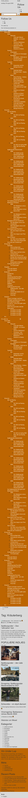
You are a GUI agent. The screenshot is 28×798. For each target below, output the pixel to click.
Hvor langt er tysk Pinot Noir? (14, 229)
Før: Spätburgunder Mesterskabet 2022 (18, 178)
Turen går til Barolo (18, 37)
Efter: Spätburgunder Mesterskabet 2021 (19, 190)
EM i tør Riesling (11, 111)
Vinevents (6, 110)
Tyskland (9, 62)
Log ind (6, 765)
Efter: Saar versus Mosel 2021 (18, 240)
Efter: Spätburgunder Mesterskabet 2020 (19, 198)
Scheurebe (10, 280)
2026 (11, 113)
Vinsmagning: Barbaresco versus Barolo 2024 (11, 712)
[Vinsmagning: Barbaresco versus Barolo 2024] (13, 706)
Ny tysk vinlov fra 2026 (10, 785)
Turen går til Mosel (18, 103)
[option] (15, 796)
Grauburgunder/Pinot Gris (13, 278)
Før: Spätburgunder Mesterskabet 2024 (18, 162)
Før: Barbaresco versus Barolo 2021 (20, 214)
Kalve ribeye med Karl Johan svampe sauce (17, 252)
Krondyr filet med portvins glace (18, 257)
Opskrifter (9, 245)
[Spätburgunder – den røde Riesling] (10, 653)
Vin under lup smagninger (10, 746)
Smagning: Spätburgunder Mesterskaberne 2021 (12, 684)
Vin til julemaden (14, 265)
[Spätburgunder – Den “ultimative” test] (11, 620)
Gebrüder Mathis (18, 70)
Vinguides (6, 267)
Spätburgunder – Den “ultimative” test (10, 626)
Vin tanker (6, 745)
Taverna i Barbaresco (19, 42)
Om (5, 316)
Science (6, 741)
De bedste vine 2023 (15, 313)
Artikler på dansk (8, 727)
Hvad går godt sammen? (13, 263)
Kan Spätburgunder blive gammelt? (16, 201)
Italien (8, 34)
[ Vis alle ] (3, 645)
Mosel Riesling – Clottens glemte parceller (20, 77)
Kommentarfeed (8, 768)
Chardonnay (10, 273)
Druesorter (7, 272)
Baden (12, 68)
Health (6, 733)
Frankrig (9, 50)
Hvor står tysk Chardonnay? (14, 242)
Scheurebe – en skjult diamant (13, 704)
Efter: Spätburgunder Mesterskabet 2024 (19, 165)
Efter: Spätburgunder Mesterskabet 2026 (19, 157)
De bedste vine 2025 (15, 310)
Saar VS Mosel (11, 237)
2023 (11, 118)
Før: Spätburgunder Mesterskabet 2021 (18, 186)
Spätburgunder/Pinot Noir (13, 287)
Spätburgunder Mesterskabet (14, 149)
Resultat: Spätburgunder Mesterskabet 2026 (15, 778)
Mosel (12, 75)
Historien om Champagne (20, 54)
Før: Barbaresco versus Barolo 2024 (20, 206)
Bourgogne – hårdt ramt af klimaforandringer (20, 57)
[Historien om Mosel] (6, 716)
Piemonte (12, 35)
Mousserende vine (9, 737)
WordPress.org (8, 770)
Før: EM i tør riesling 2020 (20, 144)
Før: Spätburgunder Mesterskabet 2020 (18, 195)
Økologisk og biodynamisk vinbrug (16, 300)
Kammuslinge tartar (15, 247)
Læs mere (3, 639)
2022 (11, 126)
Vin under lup (4, 25)
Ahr (11, 63)
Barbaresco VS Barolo (13, 202)
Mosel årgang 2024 (18, 80)
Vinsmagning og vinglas (13, 301)
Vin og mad (7, 244)
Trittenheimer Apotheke (19, 101)
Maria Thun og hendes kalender (15, 306)
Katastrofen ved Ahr (19, 65)
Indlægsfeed (7, 767)
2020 (11, 143)
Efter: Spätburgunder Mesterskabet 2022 (19, 181)
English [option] (5, 796)
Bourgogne (13, 55)
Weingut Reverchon (19, 108)
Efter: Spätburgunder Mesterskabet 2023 (19, 173)
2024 (11, 159)
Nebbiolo (9, 283)
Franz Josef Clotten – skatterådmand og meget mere (20, 86)
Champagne (13, 52)
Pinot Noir (12, 295)
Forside (6, 607)
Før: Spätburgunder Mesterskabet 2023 (18, 170)
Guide (5, 731)
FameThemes (10, 791)
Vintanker (6, 297)
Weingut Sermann (18, 67)
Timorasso (10, 285)
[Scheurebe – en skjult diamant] (10, 694)
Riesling (9, 275)
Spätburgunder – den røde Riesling (12, 663)
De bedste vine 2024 (15, 311)
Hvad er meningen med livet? (14, 298)
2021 (11, 134)
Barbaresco (17, 47)
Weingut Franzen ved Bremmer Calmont (19, 105)
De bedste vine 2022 (15, 315)
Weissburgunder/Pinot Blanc (14, 277)
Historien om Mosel (18, 93)
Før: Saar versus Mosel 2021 (17, 239)
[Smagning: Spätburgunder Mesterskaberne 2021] (10, 673)
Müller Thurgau (11, 282)
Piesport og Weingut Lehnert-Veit (19, 82)
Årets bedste (10, 308)
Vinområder (7, 32)
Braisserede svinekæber (16, 262)
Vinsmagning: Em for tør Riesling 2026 (14, 777)
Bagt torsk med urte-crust (16, 255)
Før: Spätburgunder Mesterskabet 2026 (18, 153)
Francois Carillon (18, 60)
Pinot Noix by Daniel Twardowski (19, 99)
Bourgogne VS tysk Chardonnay (15, 220)
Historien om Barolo (19, 49)
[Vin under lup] (4, 30)
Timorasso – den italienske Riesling (18, 44)
